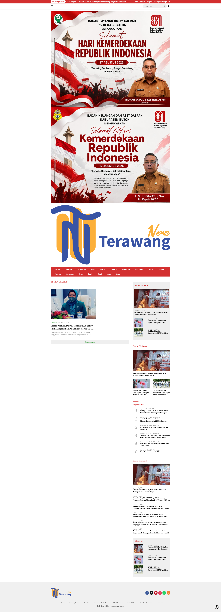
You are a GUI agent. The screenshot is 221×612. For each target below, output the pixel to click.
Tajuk (81, 274)
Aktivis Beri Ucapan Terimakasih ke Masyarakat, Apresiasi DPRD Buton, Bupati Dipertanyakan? (153, 420)
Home (63, 603)
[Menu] (52, 6)
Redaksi (86, 603)
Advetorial (70, 274)
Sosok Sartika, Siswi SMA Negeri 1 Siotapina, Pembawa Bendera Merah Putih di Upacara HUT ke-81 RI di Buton (158, 322)
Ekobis (150, 269)
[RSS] (168, 593)
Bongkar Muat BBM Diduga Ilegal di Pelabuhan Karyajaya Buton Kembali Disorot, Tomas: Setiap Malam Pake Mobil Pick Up (150, 524)
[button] (164, 6)
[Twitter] (151, 593)
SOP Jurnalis (118, 603)
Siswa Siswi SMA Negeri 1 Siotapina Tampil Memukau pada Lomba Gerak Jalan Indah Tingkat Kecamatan (138, 2)
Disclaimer (159, 603)
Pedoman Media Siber (101, 603)
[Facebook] (147, 593)
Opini (100, 274)
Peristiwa (161, 269)
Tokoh (90, 274)
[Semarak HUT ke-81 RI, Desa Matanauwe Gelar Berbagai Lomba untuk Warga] (151, 298)
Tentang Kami (74, 603)
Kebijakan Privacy (145, 603)
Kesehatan (139, 269)
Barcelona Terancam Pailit (149, 452)
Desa (93, 269)
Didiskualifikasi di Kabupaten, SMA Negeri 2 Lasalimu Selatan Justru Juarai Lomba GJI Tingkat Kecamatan (157, 332)
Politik (112, 269)
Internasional (81, 269)
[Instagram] (160, 593)
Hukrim (102, 269)
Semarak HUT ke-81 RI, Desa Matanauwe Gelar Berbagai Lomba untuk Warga (151, 313)
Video (109, 274)
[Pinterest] (156, 593)
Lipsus (118, 274)
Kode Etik (130, 603)
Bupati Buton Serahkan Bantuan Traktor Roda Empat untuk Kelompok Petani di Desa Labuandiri (151, 532)
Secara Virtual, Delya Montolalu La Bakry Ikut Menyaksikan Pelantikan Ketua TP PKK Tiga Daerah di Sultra (73, 328)
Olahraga (57, 274)
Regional (57, 269)
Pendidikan (126, 269)
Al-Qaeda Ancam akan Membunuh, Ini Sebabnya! (154, 428)
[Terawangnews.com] (110, 234)
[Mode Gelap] (169, 6)
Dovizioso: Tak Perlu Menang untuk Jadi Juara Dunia (154, 445)
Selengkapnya (90, 342)
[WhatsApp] (164, 593)
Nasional (69, 269)
